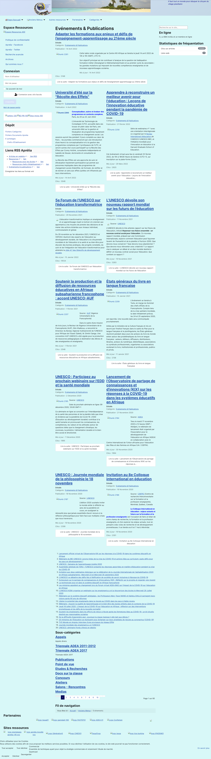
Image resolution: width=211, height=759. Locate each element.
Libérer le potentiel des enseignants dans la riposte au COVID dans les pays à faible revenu (97, 601)
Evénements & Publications (76, 45)
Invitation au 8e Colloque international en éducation (129, 477)
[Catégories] (100, 19)
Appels (60, 637)
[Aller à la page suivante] (101, 696)
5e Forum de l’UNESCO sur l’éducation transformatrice (78, 202)
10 (97, 697)
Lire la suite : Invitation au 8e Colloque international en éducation (131, 542)
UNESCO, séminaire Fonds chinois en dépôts (77, 627)
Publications (64, 659)
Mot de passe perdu (12, 107)
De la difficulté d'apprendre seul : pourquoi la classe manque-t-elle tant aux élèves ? (94, 617)
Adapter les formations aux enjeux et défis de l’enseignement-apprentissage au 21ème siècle (95, 36)
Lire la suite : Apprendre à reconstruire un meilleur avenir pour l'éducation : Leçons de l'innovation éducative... (131, 175)
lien (24, 159)
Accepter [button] (5, 756)
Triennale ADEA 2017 (71, 650)
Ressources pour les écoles (23, 162)
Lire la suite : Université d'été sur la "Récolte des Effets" (80, 188)
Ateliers (61, 682)
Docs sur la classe (69, 673)
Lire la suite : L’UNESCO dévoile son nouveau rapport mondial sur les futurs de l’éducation (131, 269)
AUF (88, 313)
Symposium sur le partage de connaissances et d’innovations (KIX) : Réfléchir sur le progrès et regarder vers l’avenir (107, 580)
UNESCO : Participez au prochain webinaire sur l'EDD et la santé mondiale (80, 381)
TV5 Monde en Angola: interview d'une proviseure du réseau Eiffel (86, 622)
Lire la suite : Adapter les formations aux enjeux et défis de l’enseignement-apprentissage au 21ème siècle (101, 82)
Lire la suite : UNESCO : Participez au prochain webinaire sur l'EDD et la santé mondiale (80, 447)
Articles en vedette (17, 156)
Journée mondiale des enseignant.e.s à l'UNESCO (79, 625)
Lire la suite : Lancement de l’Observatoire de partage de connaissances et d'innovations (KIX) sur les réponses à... (131, 461)
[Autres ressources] (67, 19)
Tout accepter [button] (7, 748)
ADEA (140, 417)
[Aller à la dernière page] (103, 696)
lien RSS (33, 156)
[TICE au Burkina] (136, 733)
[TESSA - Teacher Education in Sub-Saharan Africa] (42, 720)
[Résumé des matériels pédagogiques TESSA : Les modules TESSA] (115, 733)
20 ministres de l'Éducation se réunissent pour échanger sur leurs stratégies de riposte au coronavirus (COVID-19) (106, 620)
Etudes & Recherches (71, 669)
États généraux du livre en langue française (128, 283)
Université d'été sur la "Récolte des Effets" (73, 94)
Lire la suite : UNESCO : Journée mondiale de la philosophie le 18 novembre (80, 533)
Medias (60, 691)
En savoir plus (203, 748)
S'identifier (9, 102)
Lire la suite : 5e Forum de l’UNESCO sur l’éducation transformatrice (80, 267)
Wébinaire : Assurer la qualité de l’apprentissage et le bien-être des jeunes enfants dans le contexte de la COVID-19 (107, 604)
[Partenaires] (84, 19)
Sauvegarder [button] (26, 754)
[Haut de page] (208, 756)
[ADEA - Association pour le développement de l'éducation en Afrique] (96, 720)
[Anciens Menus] (44, 19)
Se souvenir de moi (14, 89)
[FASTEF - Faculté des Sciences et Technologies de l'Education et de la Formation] (78, 720)
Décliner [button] (16, 756)
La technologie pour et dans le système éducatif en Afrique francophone (89, 583)
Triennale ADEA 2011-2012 (75, 646)
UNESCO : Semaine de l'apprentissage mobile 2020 (80, 564)
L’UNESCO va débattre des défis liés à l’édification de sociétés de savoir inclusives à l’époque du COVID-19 (103, 577)
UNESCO (121, 224)
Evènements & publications (20, 167)
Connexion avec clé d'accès (30, 94)
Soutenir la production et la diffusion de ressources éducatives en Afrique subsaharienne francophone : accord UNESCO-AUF (79, 289)
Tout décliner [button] (22, 748)
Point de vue (64, 664)
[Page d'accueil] (21, 19)
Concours (62, 678)
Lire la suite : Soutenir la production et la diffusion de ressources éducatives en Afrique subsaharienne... (80, 356)
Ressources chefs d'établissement (26, 164)
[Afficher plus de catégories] (155, 635)
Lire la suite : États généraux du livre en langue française (131, 364)
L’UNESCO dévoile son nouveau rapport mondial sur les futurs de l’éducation (130, 204)
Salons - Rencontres (70, 687)
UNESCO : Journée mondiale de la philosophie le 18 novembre (79, 479)
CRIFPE (141, 494)
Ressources (13, 159)
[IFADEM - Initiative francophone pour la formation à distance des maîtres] (156, 733)
